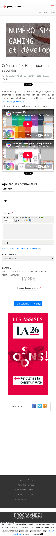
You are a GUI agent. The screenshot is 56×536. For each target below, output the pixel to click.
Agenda (31, 480)
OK (41, 534)
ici (49, 531)
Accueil (23, 480)
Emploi (31, 485)
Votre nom (7, 189)
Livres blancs (20, 499)
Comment (8, 213)
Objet (5, 201)
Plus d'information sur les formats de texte (20, 248)
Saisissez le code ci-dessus (29, 288)
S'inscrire (51, 12)
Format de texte (9, 254)
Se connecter (42, 12)
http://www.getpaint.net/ (13, 101)
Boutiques (22, 494)
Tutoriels (31, 494)
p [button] (7, 242)
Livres (30, 490)
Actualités (22, 485)
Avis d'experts (20, 490)
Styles (6, 220)
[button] (4, 217)
